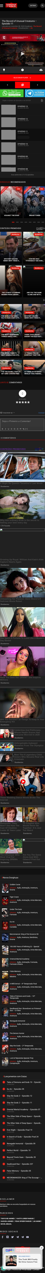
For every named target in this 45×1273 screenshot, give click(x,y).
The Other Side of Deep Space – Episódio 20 (24, 1116)
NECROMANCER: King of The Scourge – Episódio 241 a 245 (24, 1178)
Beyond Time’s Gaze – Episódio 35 (21, 1157)
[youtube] (27, 1237)
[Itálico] (5, 428)
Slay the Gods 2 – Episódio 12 (19, 1096)
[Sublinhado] (8, 428)
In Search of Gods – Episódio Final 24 (22, 1137)
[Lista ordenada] (14, 428)
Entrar (33, 5)
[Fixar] (11, 428)
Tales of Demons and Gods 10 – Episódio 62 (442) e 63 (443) (24, 1082)
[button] (13, 222)
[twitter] (12, 1237)
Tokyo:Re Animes (8, 1218)
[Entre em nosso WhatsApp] (12, 93)
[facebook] (2, 1237)
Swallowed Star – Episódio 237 (20, 1164)
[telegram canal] (17, 1237)
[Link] (23, 428)
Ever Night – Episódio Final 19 (19, 1130)
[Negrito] (2, 428)
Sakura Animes (7, 1221)
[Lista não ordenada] (17, 428)
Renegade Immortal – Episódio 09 (21, 1143)
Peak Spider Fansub (23, 1221)
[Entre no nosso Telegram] (35, 93)
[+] (26, 429)
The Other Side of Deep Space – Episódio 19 (24, 1123)
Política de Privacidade (21, 1270)
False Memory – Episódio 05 (19, 1171)
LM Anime (37, 1221)
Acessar (41, 413)
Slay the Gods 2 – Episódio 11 (19, 1103)
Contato (36, 1270)
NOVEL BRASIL (6, 1224)
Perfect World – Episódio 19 (18, 1150)
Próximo (37, 85)
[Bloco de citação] (20, 428)
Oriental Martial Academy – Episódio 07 (23, 1109)
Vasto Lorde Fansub (25, 1218)
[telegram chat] (22, 1237)
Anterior (7, 85)
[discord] (7, 1237)
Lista (22, 85)
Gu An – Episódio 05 (15, 1089)
